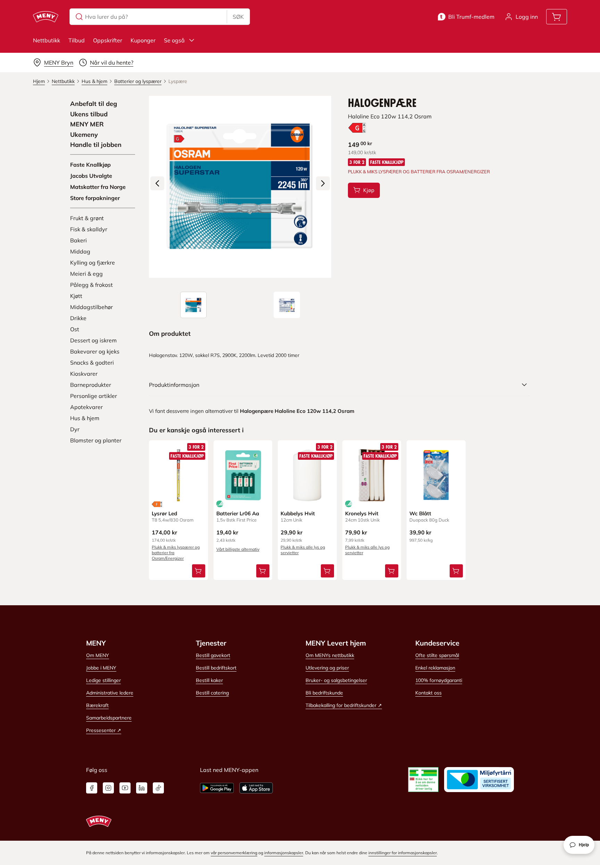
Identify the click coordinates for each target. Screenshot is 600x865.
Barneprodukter (90, 384)
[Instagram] (108, 787)
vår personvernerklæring (234, 852)
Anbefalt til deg (93, 104)
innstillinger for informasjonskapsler (402, 852)
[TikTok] (158, 787)
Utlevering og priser (327, 668)
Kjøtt (76, 295)
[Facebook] (91, 787)
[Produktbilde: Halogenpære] (193, 305)
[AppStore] (256, 787)
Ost (74, 329)
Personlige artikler (93, 395)
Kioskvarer (84, 373)
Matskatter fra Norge (98, 186)
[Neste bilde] (323, 183)
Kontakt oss (428, 693)
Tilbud (76, 40)
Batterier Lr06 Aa (237, 513)
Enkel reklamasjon (435, 668)
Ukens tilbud (89, 114)
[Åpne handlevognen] (556, 16)
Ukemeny (84, 135)
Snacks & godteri (92, 362)
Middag (80, 251)
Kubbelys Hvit (298, 513)
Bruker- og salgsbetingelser (336, 680)
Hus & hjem (84, 418)
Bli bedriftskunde (324, 693)
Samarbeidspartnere (109, 718)
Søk (238, 16)
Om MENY (97, 655)
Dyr (75, 429)
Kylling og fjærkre (92, 262)
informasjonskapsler (283, 852)
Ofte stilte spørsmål (437, 655)
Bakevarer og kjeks (94, 351)
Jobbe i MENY (101, 668)
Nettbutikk (46, 40)
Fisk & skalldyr (88, 229)
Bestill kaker (209, 680)
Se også (174, 40)
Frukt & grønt (87, 218)
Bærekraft (97, 705)
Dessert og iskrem (93, 340)
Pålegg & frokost (91, 284)
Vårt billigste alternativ (237, 549)
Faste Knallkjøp (90, 164)
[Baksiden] (287, 305)
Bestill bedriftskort (216, 668)
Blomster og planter (96, 440)
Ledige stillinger (103, 680)
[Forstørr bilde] (240, 187)
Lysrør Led (164, 513)
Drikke (78, 318)
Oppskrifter (107, 40)
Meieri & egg (86, 273)
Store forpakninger (95, 197)
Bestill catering (212, 693)
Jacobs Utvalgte (91, 175)
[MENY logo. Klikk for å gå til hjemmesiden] (45, 16)
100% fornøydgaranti (438, 680)
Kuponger (143, 40)
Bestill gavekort (213, 655)
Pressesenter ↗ (103, 730)
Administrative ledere (109, 693)
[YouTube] (125, 787)
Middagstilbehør (91, 306)
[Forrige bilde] (157, 183)
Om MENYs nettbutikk (330, 655)
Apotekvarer (86, 407)
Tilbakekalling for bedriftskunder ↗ (344, 705)
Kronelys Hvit (361, 513)
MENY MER (87, 124)
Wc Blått (420, 513)
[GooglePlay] (217, 787)
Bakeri (78, 240)
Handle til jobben (96, 145)
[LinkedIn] (141, 787)
